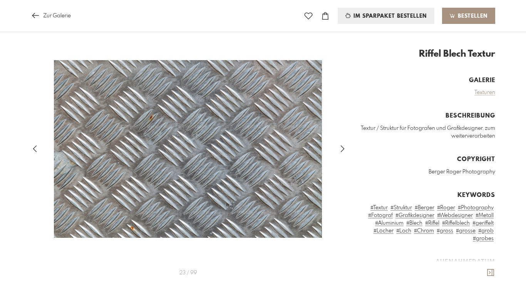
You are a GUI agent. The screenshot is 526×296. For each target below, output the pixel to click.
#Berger (424, 207)
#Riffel (432, 223)
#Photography (476, 207)
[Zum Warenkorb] (325, 16)
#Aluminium (389, 223)
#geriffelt (483, 223)
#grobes (483, 238)
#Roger (446, 207)
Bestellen (471, 16)
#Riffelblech (456, 223)
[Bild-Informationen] (490, 273)
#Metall (485, 215)
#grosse (466, 231)
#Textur (379, 207)
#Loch (403, 231)
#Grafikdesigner (414, 215)
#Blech (414, 223)
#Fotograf (380, 215)
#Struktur (401, 207)
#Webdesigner (455, 215)
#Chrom (424, 231)
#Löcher (384, 231)
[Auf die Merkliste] (308, 16)
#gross (445, 231)
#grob (486, 231)
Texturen (484, 92)
